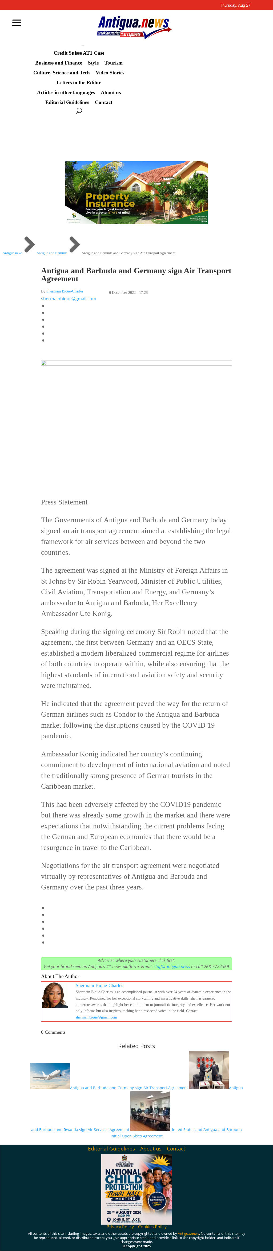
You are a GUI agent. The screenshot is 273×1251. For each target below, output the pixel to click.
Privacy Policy (120, 1227)
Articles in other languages (66, 92)
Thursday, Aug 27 (235, 5)
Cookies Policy (152, 1227)
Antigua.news (188, 1233)
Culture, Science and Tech (61, 72)
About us (111, 92)
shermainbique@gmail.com (68, 299)
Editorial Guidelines (67, 102)
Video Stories (110, 72)
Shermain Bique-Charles (64, 291)
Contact (103, 102)
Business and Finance (58, 63)
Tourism (114, 63)
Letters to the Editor (79, 82)
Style (93, 63)
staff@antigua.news (172, 966)
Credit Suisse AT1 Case (79, 53)
